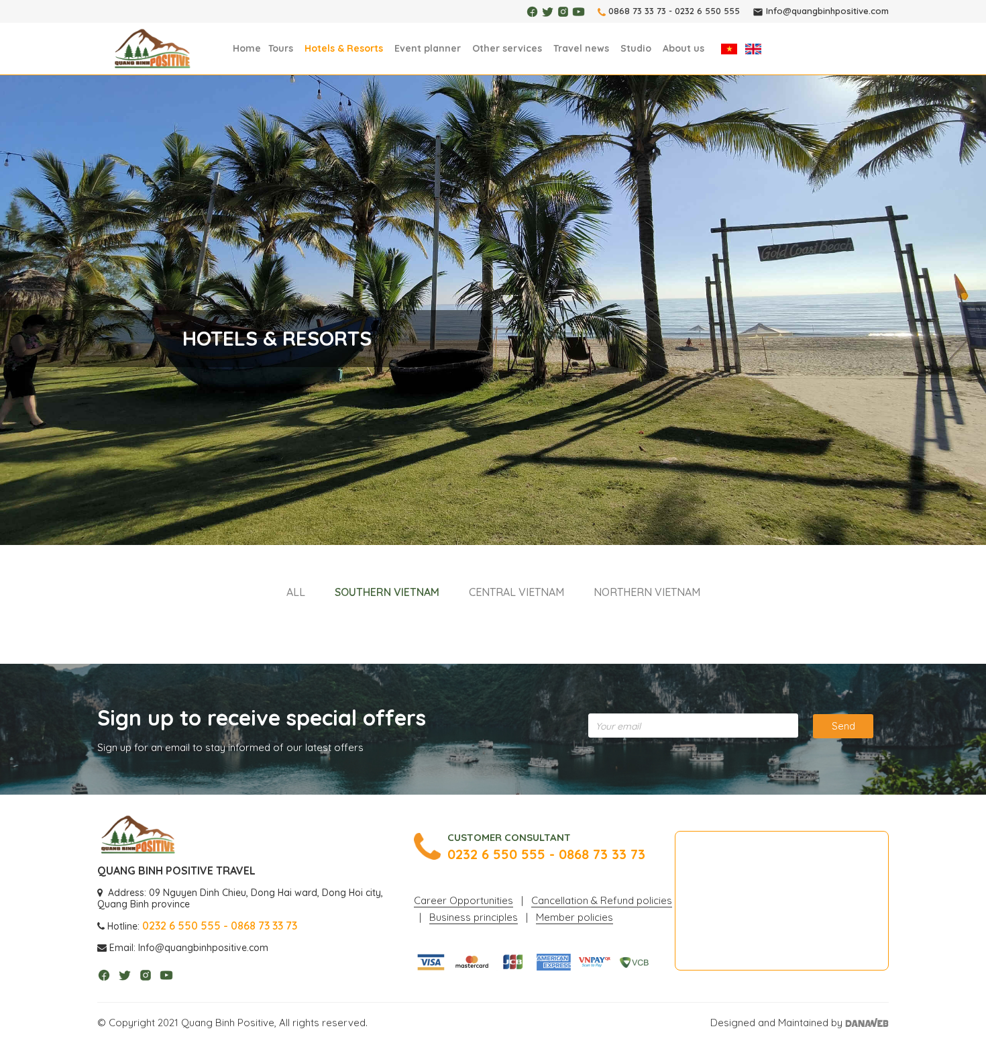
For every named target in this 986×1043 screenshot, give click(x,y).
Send (843, 725)
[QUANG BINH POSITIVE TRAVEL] (152, 49)
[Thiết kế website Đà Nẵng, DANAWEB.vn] (867, 1022)
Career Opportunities (463, 900)
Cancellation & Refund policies (601, 900)
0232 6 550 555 (707, 10)
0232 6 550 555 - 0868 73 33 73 (546, 854)
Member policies (574, 917)
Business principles (473, 917)
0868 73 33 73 (637, 10)
